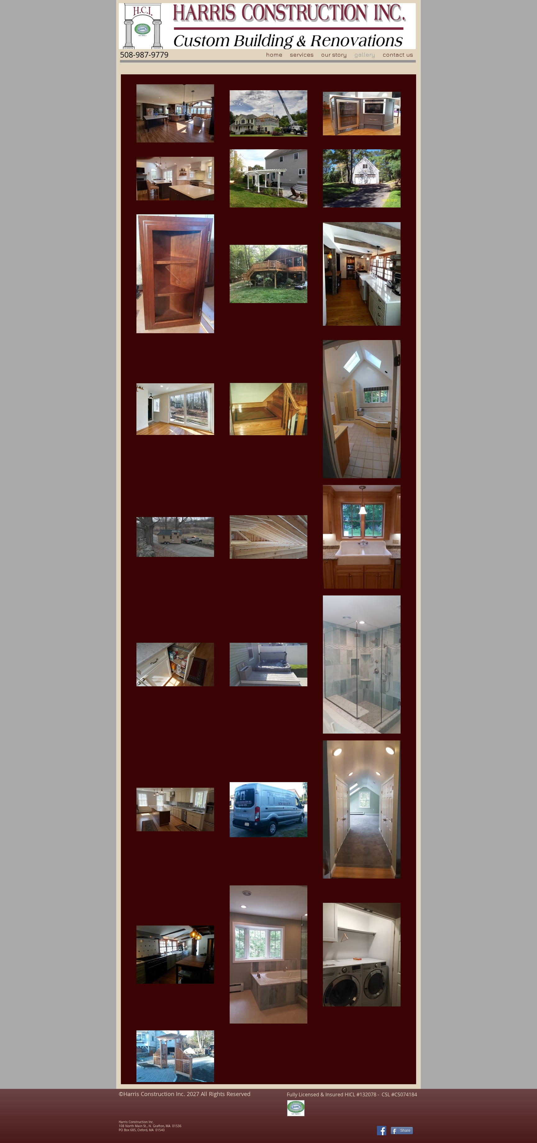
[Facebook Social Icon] (381, 1130)
